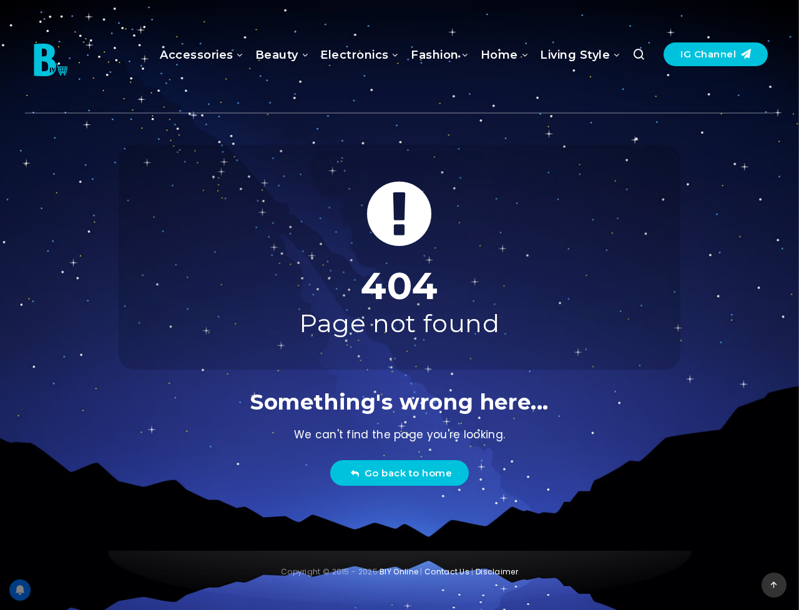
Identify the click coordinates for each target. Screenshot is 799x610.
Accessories (196, 55)
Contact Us (446, 571)
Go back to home (406, 473)
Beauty (276, 55)
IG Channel (709, 54)
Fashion (435, 55)
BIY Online (399, 571)
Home (499, 55)
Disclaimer (497, 571)
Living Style (575, 55)
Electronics (354, 55)
